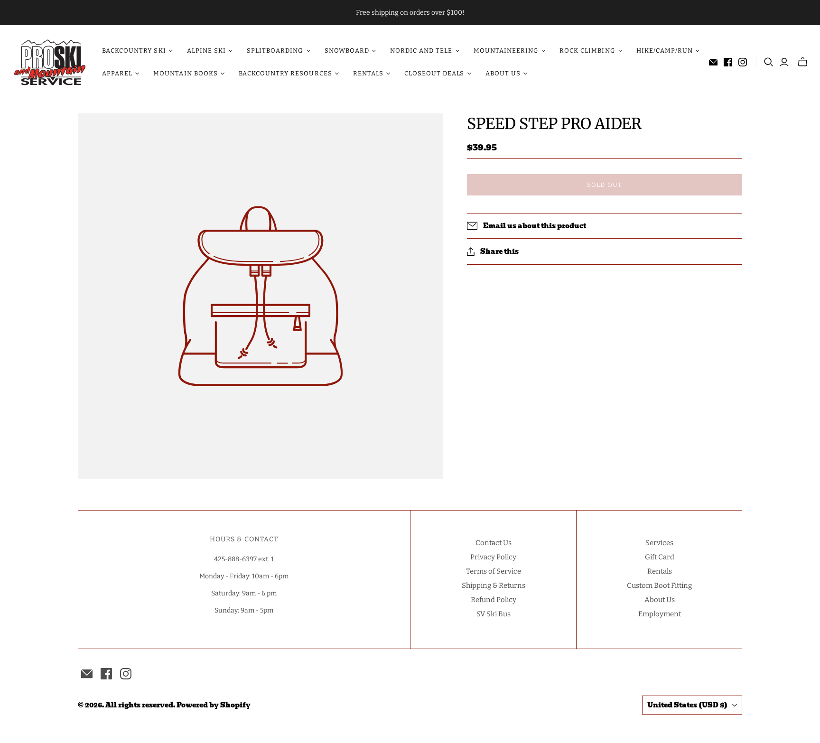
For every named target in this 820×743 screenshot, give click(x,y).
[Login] (784, 62)
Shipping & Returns (493, 585)
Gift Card (659, 557)
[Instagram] (742, 62)
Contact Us (493, 543)
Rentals (659, 571)
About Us (659, 599)
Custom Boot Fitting (659, 585)
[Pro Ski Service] (49, 62)
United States (687, 705)
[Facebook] (728, 62)
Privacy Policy (493, 557)
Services (659, 543)
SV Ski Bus (493, 614)
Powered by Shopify (214, 705)
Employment (659, 614)
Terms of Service (493, 571)
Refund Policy (493, 599)
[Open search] (768, 62)
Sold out (604, 184)
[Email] (713, 62)
